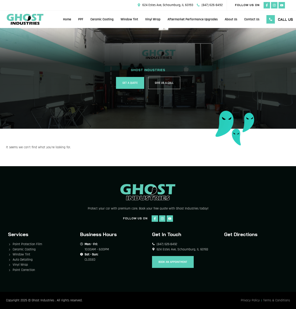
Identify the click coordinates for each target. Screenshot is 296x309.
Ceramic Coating (102, 19)
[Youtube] (281, 5)
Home (67, 19)
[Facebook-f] (267, 5)
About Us (231, 19)
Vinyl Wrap (152, 19)
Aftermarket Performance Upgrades (193, 19)
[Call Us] (270, 19)
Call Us (285, 19)
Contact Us (251, 19)
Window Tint (129, 19)
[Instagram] (274, 5)
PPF (80, 19)
